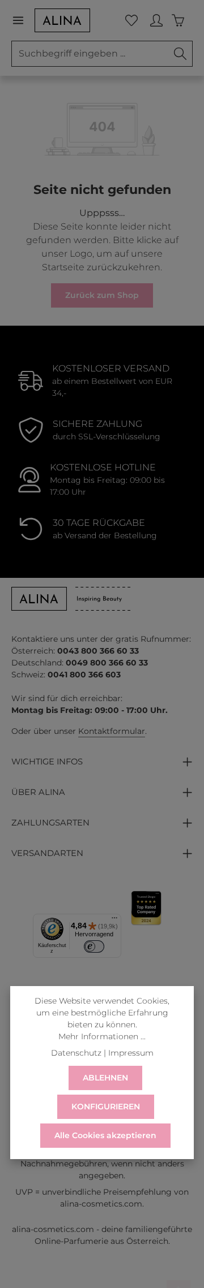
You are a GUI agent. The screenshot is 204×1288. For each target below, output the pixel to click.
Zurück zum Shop (102, 295)
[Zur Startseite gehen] (62, 20)
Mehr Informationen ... (102, 1036)
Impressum (131, 1053)
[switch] (94, 946)
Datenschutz (76, 1053)
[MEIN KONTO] (156, 20)
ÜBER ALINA (38, 792)
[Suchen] (180, 54)
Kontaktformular (111, 731)
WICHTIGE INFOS (47, 762)
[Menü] (22, 20)
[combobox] (90, 54)
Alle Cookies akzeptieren (105, 1135)
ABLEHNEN (105, 1078)
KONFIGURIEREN (105, 1106)
